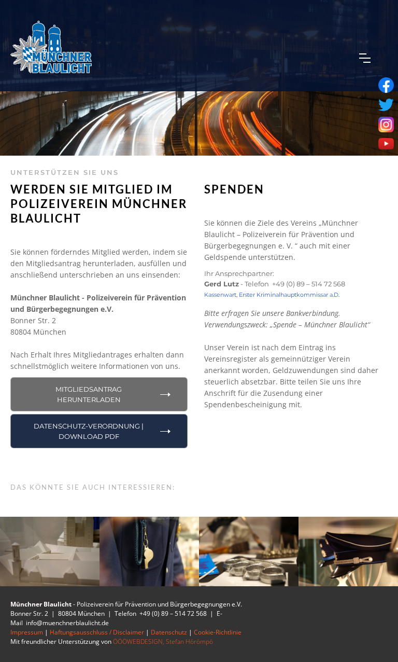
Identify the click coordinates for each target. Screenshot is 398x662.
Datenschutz (169, 632)
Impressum (26, 632)
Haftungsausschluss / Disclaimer (97, 632)
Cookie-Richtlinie (217, 632)
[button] (365, 58)
